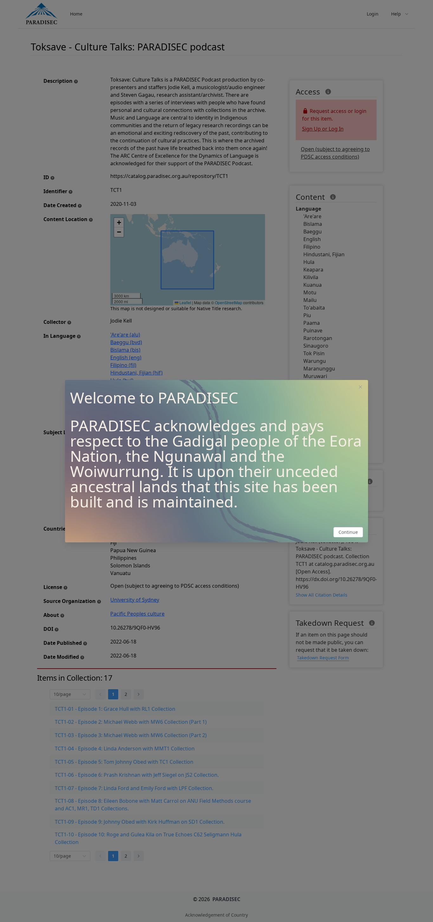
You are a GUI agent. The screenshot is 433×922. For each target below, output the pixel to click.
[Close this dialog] (360, 387)
